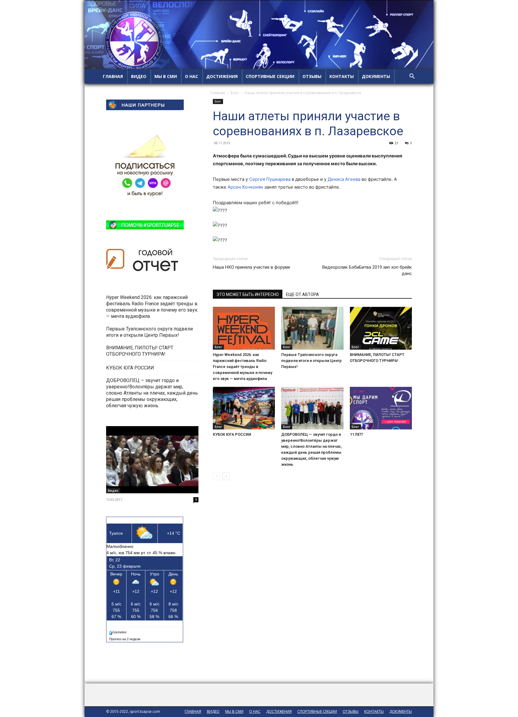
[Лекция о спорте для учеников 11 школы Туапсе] (152, 459)
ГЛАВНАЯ (113, 76)
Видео (113, 490)
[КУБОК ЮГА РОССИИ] (244, 408)
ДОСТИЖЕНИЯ (222, 76)
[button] (412, 77)
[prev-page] (216, 476)
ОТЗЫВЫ (311, 76)
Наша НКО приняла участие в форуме (251, 267)
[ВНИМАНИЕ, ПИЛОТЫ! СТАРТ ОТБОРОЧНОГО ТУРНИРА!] (381, 328)
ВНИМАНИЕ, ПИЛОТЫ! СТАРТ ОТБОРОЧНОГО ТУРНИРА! (139, 351)
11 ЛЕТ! (357, 434)
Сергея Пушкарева (269, 179)
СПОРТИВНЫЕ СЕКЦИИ (270, 76)
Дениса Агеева (344, 179)
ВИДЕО (138, 76)
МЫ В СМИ (165, 76)
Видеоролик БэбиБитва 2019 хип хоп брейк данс (367, 270)
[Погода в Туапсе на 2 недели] (125, 637)
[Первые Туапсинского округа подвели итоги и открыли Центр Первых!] (312, 328)
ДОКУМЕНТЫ (376, 76)
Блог (235, 92)
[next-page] (226, 476)
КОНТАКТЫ (341, 76)
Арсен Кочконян (245, 187)
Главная (217, 92)
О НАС (191, 76)
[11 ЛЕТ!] (381, 408)
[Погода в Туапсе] (118, 631)
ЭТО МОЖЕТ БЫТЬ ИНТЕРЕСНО (247, 294)
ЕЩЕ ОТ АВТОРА (302, 294)
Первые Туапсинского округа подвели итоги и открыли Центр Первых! (311, 360)
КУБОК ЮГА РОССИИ (232, 434)
